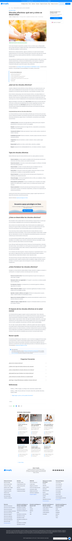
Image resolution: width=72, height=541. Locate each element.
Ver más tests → (59, 499)
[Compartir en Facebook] (16, 406)
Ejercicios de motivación (8, 512)
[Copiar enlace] (21, 406)
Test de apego (58, 490)
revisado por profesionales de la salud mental (31, 350)
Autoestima (45, 488)
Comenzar (67, 3)
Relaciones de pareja (12, 10)
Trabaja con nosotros (54, 3)
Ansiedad (44, 483)
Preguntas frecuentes (44, 3)
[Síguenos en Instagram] (61, 470)
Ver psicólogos (56, 18)
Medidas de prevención (34, 490)
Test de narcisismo (59, 496)
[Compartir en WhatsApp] (14, 406)
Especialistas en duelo (20, 517)
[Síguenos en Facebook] (53, 470)
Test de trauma (58, 482)
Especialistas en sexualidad (21, 522)
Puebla (57, 508)
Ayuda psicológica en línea (21, 345)
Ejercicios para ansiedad (8, 517)
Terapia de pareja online (21, 485)
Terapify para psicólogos (21, 490)
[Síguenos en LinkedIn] (57, 470)
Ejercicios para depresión (8, 519)
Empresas (37, 3)
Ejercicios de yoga (7, 521)
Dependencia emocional (47, 499)
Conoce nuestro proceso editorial (22, 42)
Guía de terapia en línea (8, 484)
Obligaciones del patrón (34, 485)
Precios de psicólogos (7, 489)
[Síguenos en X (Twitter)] (55, 470)
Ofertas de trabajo (7, 494)
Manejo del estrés (46, 490)
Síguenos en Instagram (57, 22)
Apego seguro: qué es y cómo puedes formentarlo (22, 395)
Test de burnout (58, 487)
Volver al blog (20, 462)
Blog (49, 3)
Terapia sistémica (46, 508)
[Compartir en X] (19, 406)
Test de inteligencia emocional (61, 497)
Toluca (57, 517)
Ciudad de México (59, 507)
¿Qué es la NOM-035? (33, 482)
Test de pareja (58, 492)
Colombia (31, 508)
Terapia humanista (46, 510)
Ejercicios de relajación (8, 514)
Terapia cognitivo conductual (47, 507)
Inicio (9, 7)
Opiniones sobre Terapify (8, 487)
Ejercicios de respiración (8, 516)
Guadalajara (58, 512)
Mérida (57, 515)
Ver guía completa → (33, 494)
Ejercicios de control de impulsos (9, 507)
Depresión (44, 485)
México (31, 507)
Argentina (31, 510)
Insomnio (44, 495)
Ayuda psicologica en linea (22, 197)
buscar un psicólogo (15, 353)
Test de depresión (59, 484)
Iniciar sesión (62, 3)
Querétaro (57, 514)
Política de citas (6, 492)
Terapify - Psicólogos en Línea (13, 16)
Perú (30, 512)
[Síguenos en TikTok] (59, 470)
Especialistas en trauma (21, 515)
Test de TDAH (58, 494)
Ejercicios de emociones (8, 509)
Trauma (44, 497)
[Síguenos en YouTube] (63, 470)
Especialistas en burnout (21, 524)
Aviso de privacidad (7, 496)
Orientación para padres (21, 489)
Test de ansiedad (59, 485)
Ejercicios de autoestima (8, 505)
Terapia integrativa (46, 512)
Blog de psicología (7, 482)
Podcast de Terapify (7, 485)
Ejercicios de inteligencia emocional (10, 511)
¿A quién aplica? (32, 484)
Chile (30, 514)
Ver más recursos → (7, 523)
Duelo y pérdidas (45, 494)
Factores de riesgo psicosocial (35, 487)
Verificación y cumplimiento (34, 492)
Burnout (44, 492)
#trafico (10, 401)
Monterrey (57, 510)
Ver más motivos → (46, 500)
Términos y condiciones (8, 497)
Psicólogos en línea (24, 3)
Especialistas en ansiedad (21, 507)
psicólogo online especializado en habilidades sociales (28, 66)
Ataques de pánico (46, 487)
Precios (30, 3)
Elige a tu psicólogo (27, 210)
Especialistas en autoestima (21, 514)
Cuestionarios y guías (33, 489)
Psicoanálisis (45, 514)
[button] (69, 538)
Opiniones (33, 3)
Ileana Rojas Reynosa (35, 431)
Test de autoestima (59, 489)
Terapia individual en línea (21, 484)
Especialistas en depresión (21, 508)
